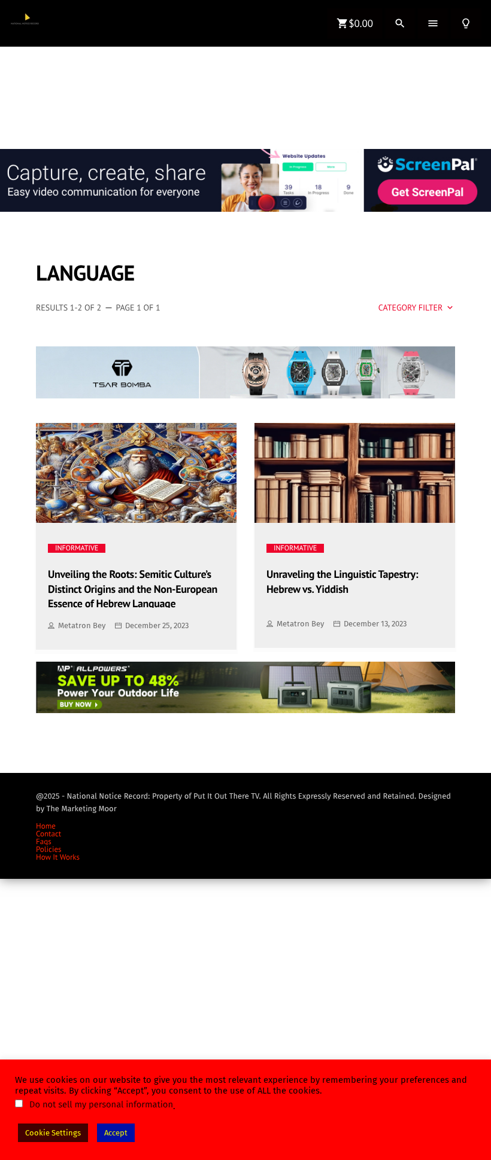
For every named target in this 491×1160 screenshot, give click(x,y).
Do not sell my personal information (101, 1104)
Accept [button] (116, 1132)
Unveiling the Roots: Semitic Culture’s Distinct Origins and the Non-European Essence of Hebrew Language (132, 587)
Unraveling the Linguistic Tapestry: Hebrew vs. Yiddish (342, 581)
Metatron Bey (81, 625)
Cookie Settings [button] (53, 1132)
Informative (76, 548)
